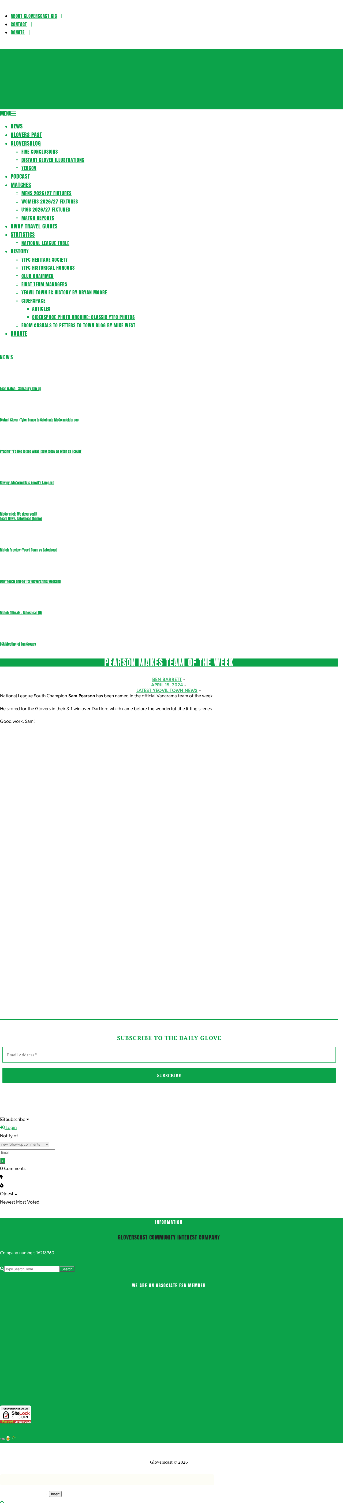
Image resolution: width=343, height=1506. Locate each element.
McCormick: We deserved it (18, 514)
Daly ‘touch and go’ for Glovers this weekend (30, 581)
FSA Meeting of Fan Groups (18, 644)
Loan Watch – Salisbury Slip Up (20, 388)
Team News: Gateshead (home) (21, 518)
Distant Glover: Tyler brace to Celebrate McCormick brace (39, 420)
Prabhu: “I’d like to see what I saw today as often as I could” (41, 451)
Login (11, 1127)
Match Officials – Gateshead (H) (21, 612)
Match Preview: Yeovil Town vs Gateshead (28, 550)
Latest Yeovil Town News (166, 690)
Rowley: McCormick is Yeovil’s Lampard (27, 482)
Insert (55, 1494)
